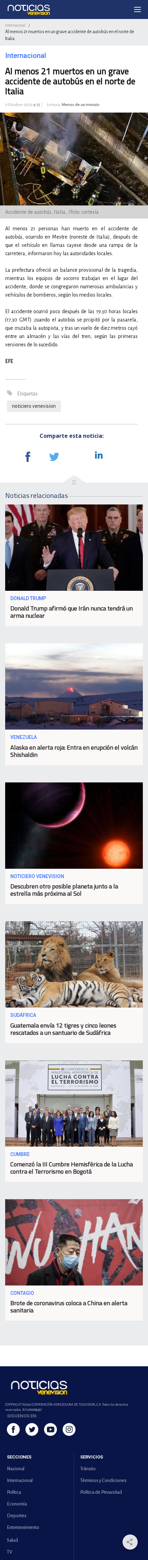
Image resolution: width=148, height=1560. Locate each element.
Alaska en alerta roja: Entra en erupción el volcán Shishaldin (74, 751)
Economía (17, 1503)
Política (14, 1492)
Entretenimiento (23, 1527)
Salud (12, 1540)
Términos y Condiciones (103, 1480)
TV (9, 1551)
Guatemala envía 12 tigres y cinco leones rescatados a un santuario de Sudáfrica (63, 1029)
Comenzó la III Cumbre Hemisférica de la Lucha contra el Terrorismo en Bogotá (71, 1167)
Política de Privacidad (101, 1492)
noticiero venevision (34, 406)
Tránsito (88, 1468)
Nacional (15, 1468)
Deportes (17, 1515)
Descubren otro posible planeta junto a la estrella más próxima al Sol (64, 890)
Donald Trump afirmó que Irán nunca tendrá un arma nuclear (71, 612)
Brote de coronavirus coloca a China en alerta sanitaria (68, 1306)
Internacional (15, 25)
